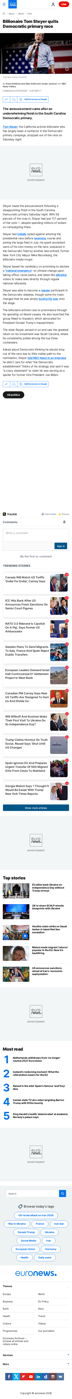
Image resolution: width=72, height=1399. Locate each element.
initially (21, 234)
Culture (7, 1323)
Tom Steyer (10, 126)
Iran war (59, 1223)
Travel (41, 1316)
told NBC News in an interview (46, 358)
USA (29, 14)
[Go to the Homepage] (12, 4)
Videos (42, 1323)
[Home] (4, 13)
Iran (48, 1240)
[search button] (62, 1193)
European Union (25, 1249)
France (40, 1223)
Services (8, 1355)
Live (64, 4)
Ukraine (49, 1232)
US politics (13, 394)
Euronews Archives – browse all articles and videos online (15, 1341)
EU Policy (43, 1301)
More (6, 1364)
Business (8, 1301)
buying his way (48, 299)
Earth (6, 1308)
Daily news (44, 1257)
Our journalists (46, 1330)
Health (24, 1257)
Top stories (14, 877)
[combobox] (36, 1193)
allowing (61, 275)
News (11, 14)
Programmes (10, 1330)
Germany (50, 1249)
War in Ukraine (17, 1223)
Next (41, 1308)
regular (45, 290)
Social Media (28, 1240)
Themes (7, 1286)
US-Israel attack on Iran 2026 (36, 1215)
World (21, 14)
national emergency (18, 270)
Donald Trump (26, 1232)
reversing (40, 238)
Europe (7, 1294)
